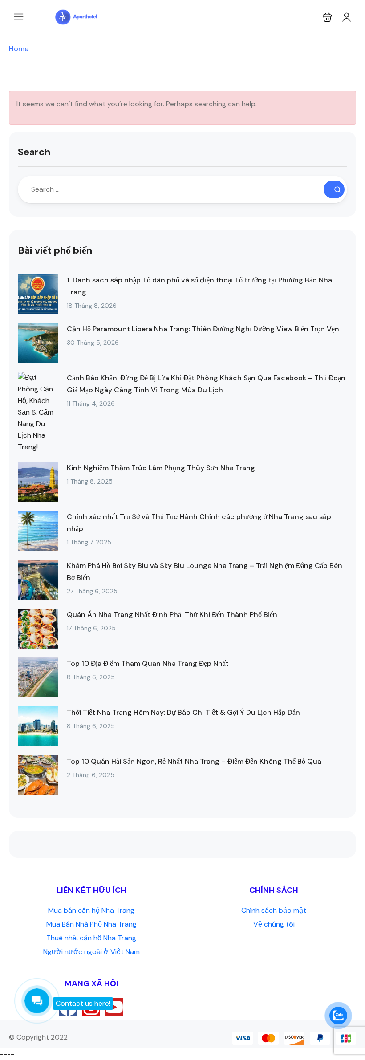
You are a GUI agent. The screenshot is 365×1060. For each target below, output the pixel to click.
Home (18, 48)
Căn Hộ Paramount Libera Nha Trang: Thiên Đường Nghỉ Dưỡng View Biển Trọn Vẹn (203, 329)
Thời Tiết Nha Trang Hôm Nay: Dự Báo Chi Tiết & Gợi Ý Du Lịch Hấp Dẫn (183, 712)
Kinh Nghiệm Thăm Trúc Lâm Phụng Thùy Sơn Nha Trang (161, 467)
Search (34, 151)
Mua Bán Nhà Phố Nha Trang (91, 924)
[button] (327, 17)
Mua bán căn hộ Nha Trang (91, 910)
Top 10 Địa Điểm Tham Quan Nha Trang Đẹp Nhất (148, 663)
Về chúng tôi (274, 924)
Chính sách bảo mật (273, 910)
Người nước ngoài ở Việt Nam (91, 951)
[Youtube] (114, 1007)
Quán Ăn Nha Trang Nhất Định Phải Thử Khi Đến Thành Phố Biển (172, 614)
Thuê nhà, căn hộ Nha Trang (91, 938)
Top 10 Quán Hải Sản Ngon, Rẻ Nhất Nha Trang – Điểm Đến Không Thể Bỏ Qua (194, 761)
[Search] (334, 189)
